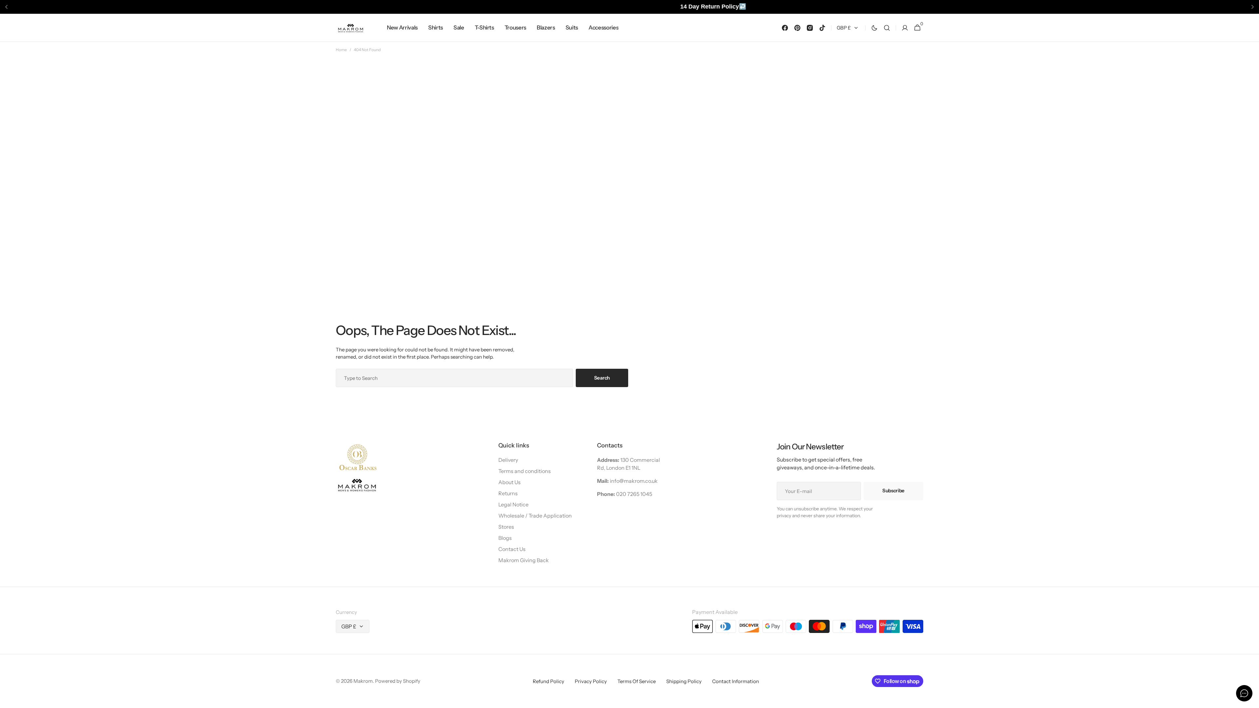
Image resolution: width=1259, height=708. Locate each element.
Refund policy (548, 681)
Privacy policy (591, 681)
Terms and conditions (524, 471)
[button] (887, 28)
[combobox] (454, 378)
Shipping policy (684, 681)
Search (602, 378)
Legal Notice (513, 504)
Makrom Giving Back (523, 560)
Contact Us (512, 549)
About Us (509, 482)
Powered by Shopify (397, 681)
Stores (506, 526)
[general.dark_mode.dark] (874, 27)
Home (341, 49)
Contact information (735, 681)
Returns (508, 493)
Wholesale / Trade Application (535, 515)
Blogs (505, 538)
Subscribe (893, 490)
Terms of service (636, 681)
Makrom (363, 681)
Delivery (508, 460)
